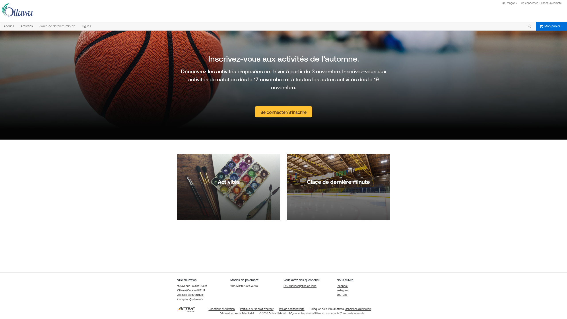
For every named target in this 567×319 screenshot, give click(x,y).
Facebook (342, 286)
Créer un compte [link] (551, 3)
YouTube (342, 294)
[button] (529, 26)
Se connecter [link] (529, 3)
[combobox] (510, 3)
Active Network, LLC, (281, 313)
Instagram (342, 290)
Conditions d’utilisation (358, 309)
